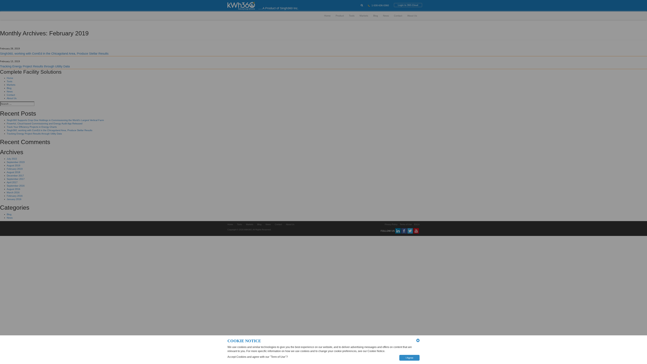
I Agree (409, 357)
